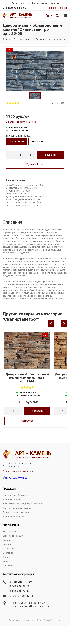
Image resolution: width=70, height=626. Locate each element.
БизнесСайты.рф (52, 620)
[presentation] (51, 323)
